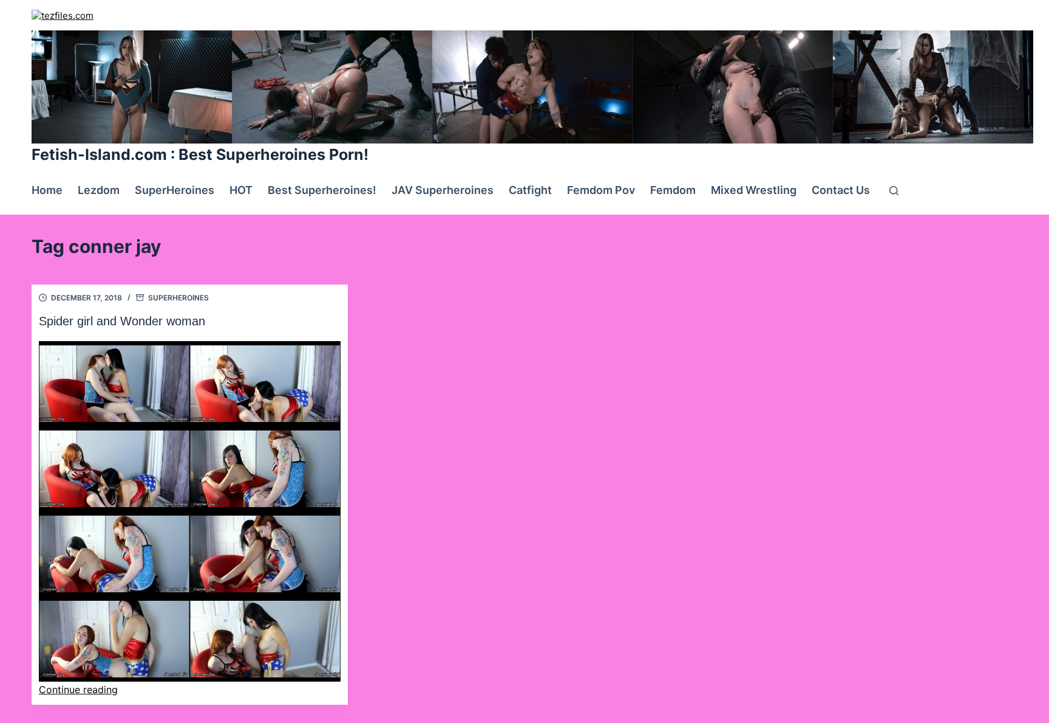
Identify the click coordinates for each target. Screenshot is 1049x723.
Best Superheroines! (322, 190)
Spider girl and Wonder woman (122, 321)
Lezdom (99, 190)
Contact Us (841, 190)
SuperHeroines (174, 190)
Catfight (530, 190)
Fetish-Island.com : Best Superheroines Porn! (200, 154)
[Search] (893, 190)
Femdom (673, 190)
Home (47, 190)
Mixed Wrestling (753, 190)
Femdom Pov (601, 190)
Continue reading (78, 689)
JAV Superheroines (443, 190)
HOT (241, 190)
